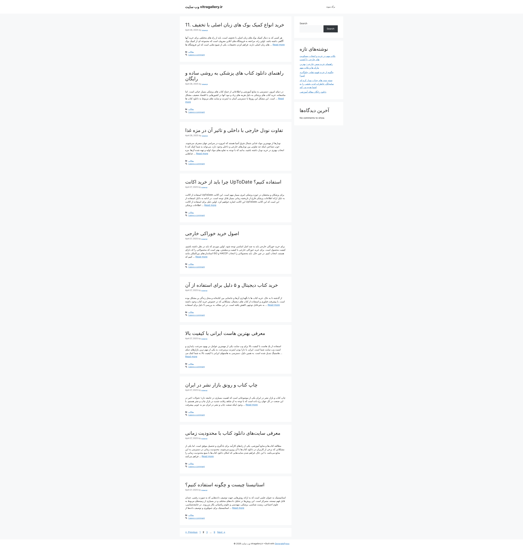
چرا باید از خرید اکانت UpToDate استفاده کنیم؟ (233, 182)
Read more (279, 44)
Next (221, 532)
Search (303, 23)
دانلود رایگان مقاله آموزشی (313, 92)
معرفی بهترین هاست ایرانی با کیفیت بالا (225, 333)
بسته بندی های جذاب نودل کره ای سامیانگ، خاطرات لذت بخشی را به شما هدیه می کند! (317, 84)
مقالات (191, 52)
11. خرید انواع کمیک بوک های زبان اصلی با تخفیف (234, 25)
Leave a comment (196, 55)
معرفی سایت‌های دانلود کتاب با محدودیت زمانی (232, 433)
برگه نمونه (330, 6)
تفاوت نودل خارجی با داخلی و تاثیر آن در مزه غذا (234, 130)
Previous (191, 532)
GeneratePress (282, 543)
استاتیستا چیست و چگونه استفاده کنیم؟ (224, 484)
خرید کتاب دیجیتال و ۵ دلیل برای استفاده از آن (231, 285)
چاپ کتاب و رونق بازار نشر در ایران (221, 385)
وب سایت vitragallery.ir (204, 7)
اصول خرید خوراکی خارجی (212, 233)
